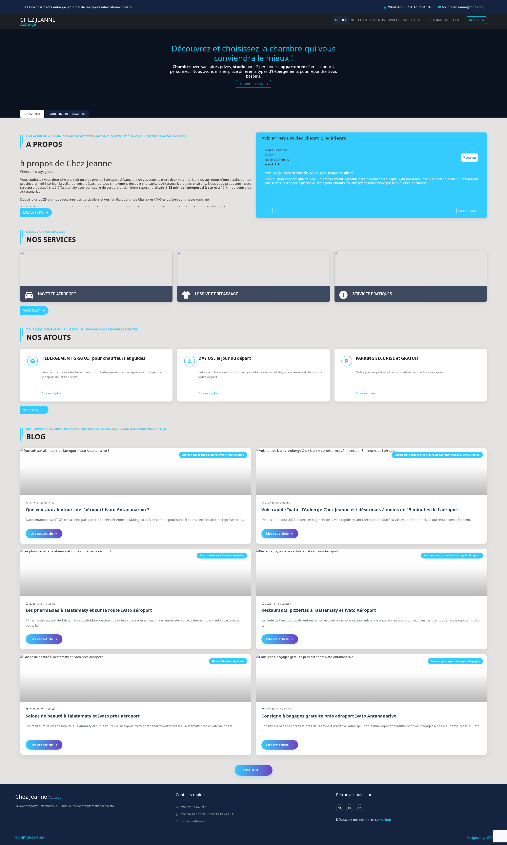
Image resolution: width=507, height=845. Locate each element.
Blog (456, 20)
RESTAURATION (437, 20)
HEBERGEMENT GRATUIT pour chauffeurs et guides (93, 358)
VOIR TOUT (32, 310)
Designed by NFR (479, 837)
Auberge (37, 21)
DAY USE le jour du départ (224, 358)
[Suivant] (276, 211)
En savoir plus (51, 393)
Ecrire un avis (467, 211)
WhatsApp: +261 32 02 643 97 (409, 7)
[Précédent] (268, 211)
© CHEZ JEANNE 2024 (30, 837)
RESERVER (476, 20)
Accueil (341, 20)
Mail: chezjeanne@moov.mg (462, 7)
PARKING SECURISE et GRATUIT (387, 358)
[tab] (32, 114)
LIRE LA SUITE (33, 212)
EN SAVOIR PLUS (251, 81)
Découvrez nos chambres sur (363, 819)
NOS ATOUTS (412, 20)
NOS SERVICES (389, 20)
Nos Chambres (363, 20)
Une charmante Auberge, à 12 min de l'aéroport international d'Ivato (80, 7)
